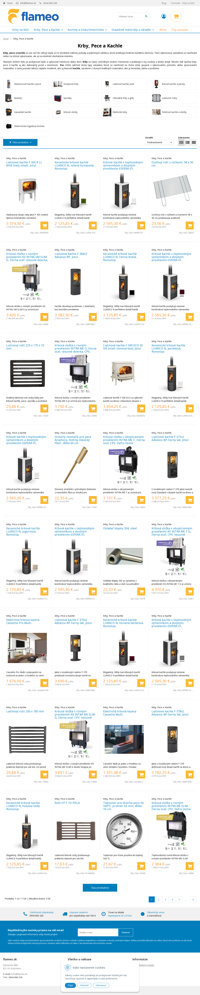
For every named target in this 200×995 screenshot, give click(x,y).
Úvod (9, 3)
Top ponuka (179, 30)
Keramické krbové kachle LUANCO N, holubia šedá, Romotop (23, 806)
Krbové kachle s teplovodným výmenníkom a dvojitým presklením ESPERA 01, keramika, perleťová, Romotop (26, 441)
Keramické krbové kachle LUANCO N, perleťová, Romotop (168, 348)
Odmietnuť (101, 985)
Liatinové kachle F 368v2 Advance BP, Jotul (71, 255)
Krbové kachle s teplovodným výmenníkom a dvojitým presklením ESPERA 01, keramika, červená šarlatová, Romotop (171, 260)
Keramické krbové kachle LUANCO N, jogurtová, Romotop (23, 531)
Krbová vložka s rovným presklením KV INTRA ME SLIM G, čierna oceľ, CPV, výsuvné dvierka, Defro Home (75, 716)
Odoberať (125, 932)
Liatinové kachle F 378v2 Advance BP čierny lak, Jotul (170, 712)
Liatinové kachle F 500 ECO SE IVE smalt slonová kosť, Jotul (123, 346)
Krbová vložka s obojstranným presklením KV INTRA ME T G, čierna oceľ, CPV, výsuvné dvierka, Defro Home (172, 533)
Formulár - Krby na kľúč (183, 3)
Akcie (162, 30)
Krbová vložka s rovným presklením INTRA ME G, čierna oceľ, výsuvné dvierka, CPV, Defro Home (75, 349)
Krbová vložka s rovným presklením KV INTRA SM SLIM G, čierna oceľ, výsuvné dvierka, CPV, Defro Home (27, 258)
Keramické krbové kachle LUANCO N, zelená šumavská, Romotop (74, 165)
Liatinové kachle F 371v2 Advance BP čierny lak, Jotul (170, 438)
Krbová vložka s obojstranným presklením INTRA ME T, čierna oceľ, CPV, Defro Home (124, 440)
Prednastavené (154, 142)
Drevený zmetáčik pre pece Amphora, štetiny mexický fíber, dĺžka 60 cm (73, 440)
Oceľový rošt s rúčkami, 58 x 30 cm (172, 163)
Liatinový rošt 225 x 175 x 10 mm (25, 346)
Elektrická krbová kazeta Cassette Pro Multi (22, 621)
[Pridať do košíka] (44, 225)
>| (193, 899)
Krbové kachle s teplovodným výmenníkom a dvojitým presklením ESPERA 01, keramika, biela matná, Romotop (123, 168)
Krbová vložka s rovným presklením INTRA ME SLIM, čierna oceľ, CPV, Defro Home (171, 806)
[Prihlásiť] (163, 16)
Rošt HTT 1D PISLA (67, 803)
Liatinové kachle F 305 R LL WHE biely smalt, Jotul (24, 163)
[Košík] (176, 16)
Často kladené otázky (143, 965)
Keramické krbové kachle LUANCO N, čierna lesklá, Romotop (120, 257)
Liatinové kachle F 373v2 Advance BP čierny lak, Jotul (73, 621)
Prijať (70, 985)
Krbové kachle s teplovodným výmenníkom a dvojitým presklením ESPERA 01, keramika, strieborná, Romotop (171, 626)
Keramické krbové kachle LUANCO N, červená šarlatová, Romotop (123, 623)
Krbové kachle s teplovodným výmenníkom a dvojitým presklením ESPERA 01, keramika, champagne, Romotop (74, 534)
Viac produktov (100, 887)
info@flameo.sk (28, 3)
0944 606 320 (50, 3)
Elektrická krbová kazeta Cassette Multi (119, 712)
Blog (164, 3)
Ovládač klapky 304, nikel (120, 528)
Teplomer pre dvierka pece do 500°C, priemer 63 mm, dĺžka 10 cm (123, 806)
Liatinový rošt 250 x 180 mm (25, 711)
